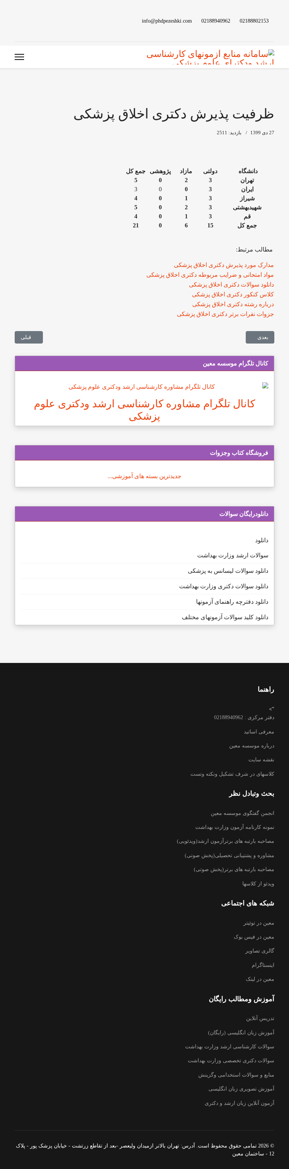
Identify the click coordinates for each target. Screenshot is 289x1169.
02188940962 (215, 21)
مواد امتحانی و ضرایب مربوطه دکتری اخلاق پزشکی (210, 275)
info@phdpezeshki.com (167, 21)
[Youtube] (53, 20)
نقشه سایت (261, 759)
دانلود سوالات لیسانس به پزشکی (228, 571)
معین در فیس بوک (254, 937)
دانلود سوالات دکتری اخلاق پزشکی (231, 284)
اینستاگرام (263, 965)
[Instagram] (29, 20)
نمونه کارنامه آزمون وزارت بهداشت (234, 827)
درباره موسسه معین (251, 746)
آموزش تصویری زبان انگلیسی (241, 1089)
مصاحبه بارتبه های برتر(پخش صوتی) (234, 869)
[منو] (19, 57)
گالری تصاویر (259, 951)
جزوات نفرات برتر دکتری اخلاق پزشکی (225, 314)
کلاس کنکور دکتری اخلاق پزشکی (233, 294)
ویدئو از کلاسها (258, 884)
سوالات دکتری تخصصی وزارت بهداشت (231, 1060)
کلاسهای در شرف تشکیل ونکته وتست (232, 774)
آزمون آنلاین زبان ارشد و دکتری (239, 1103)
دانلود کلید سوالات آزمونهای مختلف (225, 617)
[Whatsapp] (17, 20)
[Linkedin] (41, 20)
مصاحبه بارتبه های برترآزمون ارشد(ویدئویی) (225, 841)
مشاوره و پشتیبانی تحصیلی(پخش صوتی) (229, 855)
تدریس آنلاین (260, 1018)
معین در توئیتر (258, 923)
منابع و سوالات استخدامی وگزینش (236, 1075)
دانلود (261, 540)
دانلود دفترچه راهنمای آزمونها (232, 601)
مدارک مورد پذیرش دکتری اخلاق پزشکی (224, 265)
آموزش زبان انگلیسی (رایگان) (241, 1033)
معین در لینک (260, 979)
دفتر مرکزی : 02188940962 (244, 717)
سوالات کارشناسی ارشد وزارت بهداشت (229, 1046)
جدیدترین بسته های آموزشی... (144, 476)
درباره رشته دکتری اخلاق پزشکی (233, 304)
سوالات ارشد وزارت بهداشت (232, 555)
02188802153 (254, 21)
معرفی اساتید (259, 732)
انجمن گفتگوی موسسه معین (242, 813)
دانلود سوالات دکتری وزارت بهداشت (223, 586)
